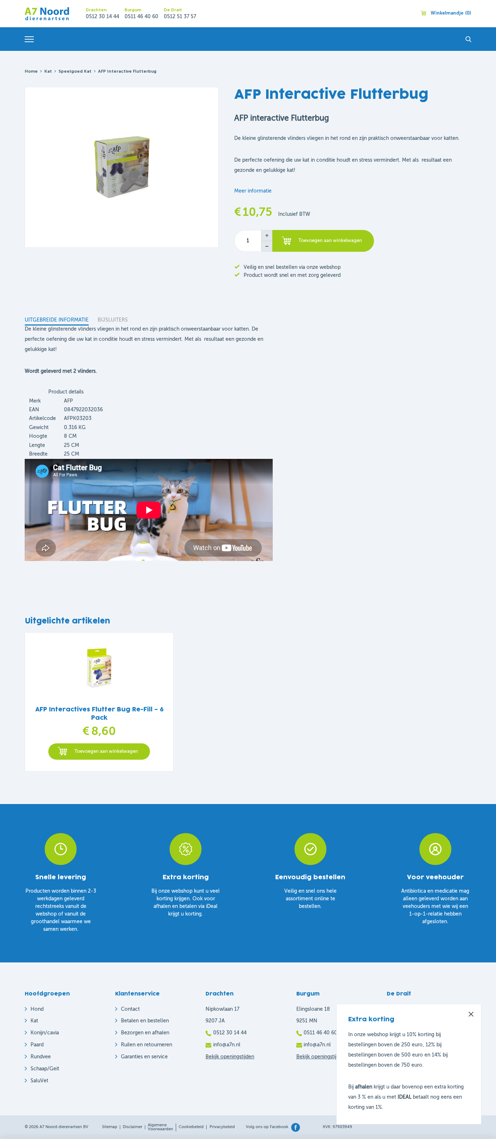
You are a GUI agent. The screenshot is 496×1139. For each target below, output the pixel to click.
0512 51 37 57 (180, 16)
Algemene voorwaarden (160, 1127)
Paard (37, 1044)
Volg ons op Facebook (267, 1127)
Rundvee (41, 1056)
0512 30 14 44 (102, 16)
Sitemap (109, 1127)
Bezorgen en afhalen (145, 1032)
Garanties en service (144, 1056)
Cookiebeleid (191, 1127)
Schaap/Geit (45, 1068)
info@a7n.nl (226, 1044)
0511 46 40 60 (141, 16)
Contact (130, 1009)
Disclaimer (132, 1127)
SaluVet (39, 1080)
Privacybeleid (222, 1127)
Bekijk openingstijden (230, 1056)
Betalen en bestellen (145, 1020)
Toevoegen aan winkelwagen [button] (106, 751)
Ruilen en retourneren (146, 1044)
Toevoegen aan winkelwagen (330, 240)
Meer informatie (253, 191)
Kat (48, 71)
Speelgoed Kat (75, 71)
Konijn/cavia (45, 1032)
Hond (37, 1009)
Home (31, 71)
